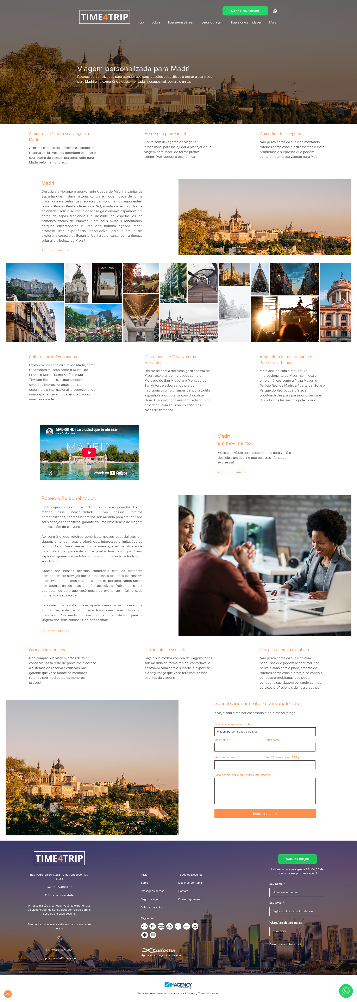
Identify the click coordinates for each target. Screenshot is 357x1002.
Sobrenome (272, 739)
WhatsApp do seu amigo (285, 922)
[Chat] (275, 11)
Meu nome (221, 739)
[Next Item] (344, 302)
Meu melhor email (225, 757)
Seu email (275, 902)
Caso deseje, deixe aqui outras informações (242, 774)
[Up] (8, 994)
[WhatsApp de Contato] (291, 136)
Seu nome (276, 883)
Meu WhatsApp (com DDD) (282, 757)
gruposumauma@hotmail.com (59, 958)
